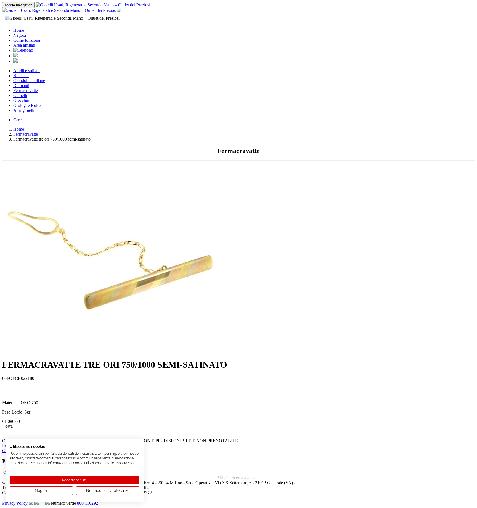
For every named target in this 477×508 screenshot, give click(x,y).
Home (18, 30)
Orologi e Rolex (27, 105)
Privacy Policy (15, 503)
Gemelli (20, 95)
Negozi (19, 35)
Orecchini (21, 100)
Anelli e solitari (26, 70)
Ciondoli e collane (29, 80)
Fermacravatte (25, 90)
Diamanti (21, 85)
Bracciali (21, 75)
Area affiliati (24, 45)
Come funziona (26, 40)
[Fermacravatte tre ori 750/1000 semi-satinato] (112, 352)
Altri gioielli (23, 110)
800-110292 (87, 503)
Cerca (18, 119)
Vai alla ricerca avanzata (238, 477)
